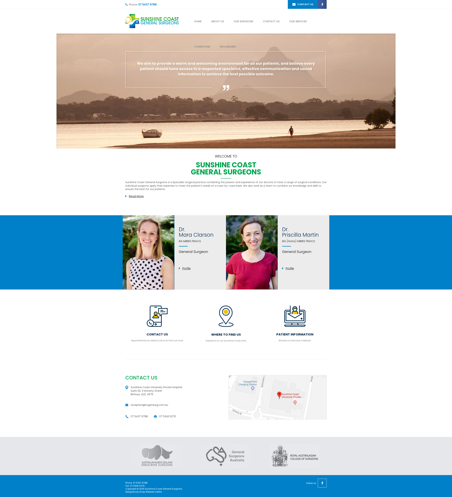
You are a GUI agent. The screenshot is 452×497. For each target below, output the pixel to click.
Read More (136, 196)
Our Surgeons (243, 21)
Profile (186, 268)
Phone (133, 5)
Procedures (228, 46)
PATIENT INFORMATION (294, 334)
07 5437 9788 (147, 4)
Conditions (202, 46)
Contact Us (271, 21)
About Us (217, 21)
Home (197, 21)
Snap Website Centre (150, 491)
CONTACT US (305, 4)
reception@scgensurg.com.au (149, 405)
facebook (322, 4)
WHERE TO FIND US (226, 334)
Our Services (298, 21)
